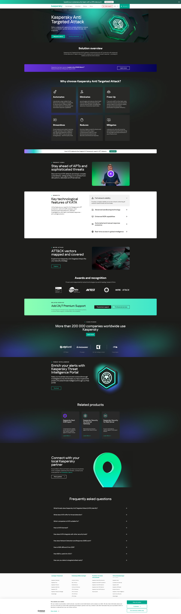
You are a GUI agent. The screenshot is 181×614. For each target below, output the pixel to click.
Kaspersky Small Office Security (98, 580)
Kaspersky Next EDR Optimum (98, 584)
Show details (54, 611)
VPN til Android (75, 591)
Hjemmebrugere (68, 6)
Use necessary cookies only (137, 610)
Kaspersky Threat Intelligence (118, 591)
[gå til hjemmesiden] (57, 6)
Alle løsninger (53, 593)
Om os (91, 6)
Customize (136, 606)
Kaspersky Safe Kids (55, 587)
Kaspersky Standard (55, 580)
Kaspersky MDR (116, 584)
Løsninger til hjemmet (57, 575)
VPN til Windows (75, 589)
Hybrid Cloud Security (117, 593)
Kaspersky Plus (54, 582)
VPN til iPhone (74, 593)
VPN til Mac (74, 596)
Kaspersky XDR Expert (117, 587)
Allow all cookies (137, 602)
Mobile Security (75, 584)
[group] (90, 174)
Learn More (66, 435)
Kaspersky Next (116, 580)
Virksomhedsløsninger (118, 575)
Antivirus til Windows (76, 587)
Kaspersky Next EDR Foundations (98, 582)
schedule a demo (66, 472)
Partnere (85, 6)
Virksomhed (77, 6)
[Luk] (179, 2)
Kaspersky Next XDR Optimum (98, 587)
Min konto (125, 6)
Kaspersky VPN (54, 589)
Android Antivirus (75, 580)
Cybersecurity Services (117, 582)
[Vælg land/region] (115, 6)
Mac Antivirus (74, 582)
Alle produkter (95, 591)
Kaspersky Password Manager (57, 591)
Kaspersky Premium (55, 584)
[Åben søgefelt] (118, 6)
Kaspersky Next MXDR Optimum (98, 589)
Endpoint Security (116, 589)
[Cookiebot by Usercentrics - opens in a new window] (41, 611)
